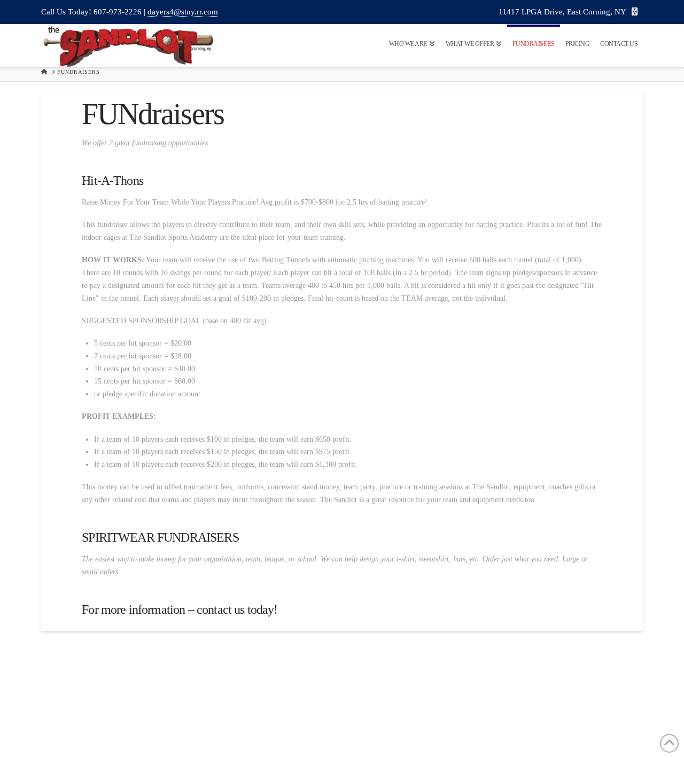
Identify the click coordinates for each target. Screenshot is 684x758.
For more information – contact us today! (179, 609)
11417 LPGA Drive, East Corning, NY (562, 11)
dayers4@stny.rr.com (182, 11)
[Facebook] (635, 12)
